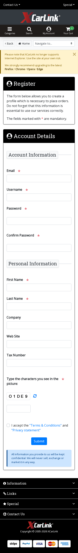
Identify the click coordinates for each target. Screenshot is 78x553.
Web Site (13, 336)
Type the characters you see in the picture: (32, 381)
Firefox (9, 69)
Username (14, 189)
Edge (40, 69)
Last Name (15, 298)
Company (14, 317)
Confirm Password (20, 235)
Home (25, 43)
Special (67, 5)
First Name (15, 279)
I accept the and (39, 427)
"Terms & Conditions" (45, 425)
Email (11, 170)
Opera (31, 69)
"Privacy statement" (26, 430)
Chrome (20, 69)
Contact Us (10, 5)
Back (9, 43)
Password (14, 208)
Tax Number (16, 355)
